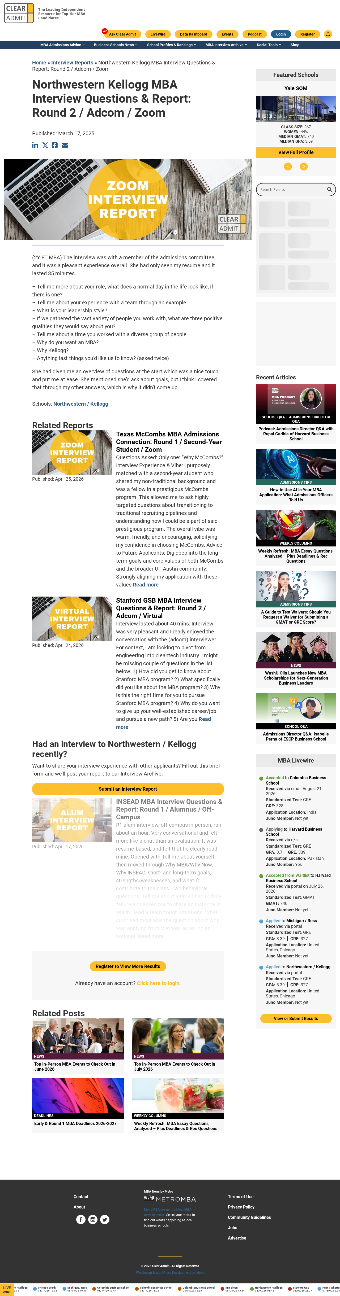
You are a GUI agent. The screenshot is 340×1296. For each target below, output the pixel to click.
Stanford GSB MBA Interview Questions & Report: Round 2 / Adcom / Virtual (161, 608)
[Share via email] (65, 145)
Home (39, 62)
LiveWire (7, 1290)
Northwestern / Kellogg (80, 404)
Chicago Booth (34, 1287)
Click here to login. (159, 983)
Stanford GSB (288, 1287)
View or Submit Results (296, 1018)
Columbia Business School (101, 1287)
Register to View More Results (128, 966)
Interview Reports (72, 62)
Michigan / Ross (64, 1287)
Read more (146, 584)
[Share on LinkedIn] (35, 145)
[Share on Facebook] (55, 145)
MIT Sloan (219, 1287)
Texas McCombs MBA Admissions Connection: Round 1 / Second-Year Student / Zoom (169, 441)
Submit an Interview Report (128, 789)
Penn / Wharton (319, 1287)
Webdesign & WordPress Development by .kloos (170, 1273)
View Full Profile (296, 152)
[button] (288, 166)
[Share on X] (45, 145)
